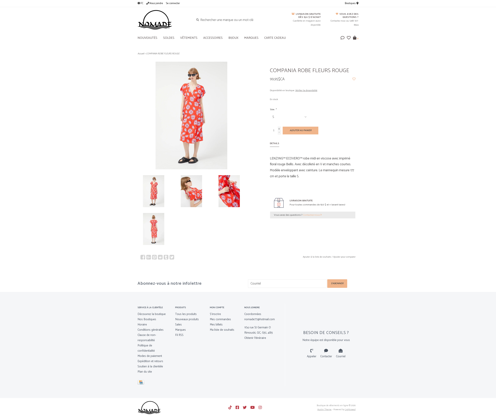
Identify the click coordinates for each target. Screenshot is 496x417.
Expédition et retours (150, 361)
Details (274, 143)
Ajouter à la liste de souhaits (317, 257)
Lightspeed (350, 409)
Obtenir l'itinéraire (255, 338)
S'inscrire (215, 314)
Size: (273, 109)
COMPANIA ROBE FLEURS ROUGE (162, 53)
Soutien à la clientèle (150, 366)
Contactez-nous (311, 215)
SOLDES (168, 38)
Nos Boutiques (147, 319)
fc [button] (141, 3)
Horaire (142, 324)
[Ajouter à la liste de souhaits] (354, 79)
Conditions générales (151, 329)
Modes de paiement (150, 356)
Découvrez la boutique (152, 314)
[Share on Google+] (148, 257)
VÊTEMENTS (188, 38)
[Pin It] (154, 257)
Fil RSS (179, 335)
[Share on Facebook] (142, 257)
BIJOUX (233, 38)
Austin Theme (324, 409)
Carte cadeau (275, 38)
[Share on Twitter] (172, 257)
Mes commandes (220, 319)
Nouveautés (147, 38)
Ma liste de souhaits (222, 329)
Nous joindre (156, 3)
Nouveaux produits (187, 319)
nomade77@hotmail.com (259, 319)
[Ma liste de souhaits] (349, 38)
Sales (178, 324)
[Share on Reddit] (160, 257)
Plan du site (145, 371)
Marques (251, 38)
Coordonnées (252, 314)
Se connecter (173, 3)
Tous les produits (186, 314)
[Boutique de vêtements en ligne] (163, 19)
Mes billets (216, 324)
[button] (342, 38)
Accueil (141, 53)
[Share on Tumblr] (166, 257)
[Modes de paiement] (142, 383)
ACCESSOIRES (213, 38)
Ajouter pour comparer (344, 257)
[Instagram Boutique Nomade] (260, 407)
